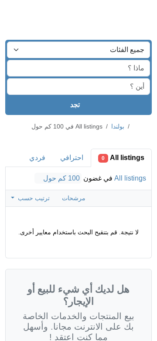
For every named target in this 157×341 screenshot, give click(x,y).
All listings (123, 157)
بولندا (114, 126)
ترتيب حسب (32, 197)
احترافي (72, 157)
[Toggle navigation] (17, 16)
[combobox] (78, 50)
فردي (38, 157)
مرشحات (73, 197)
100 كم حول (62, 178)
